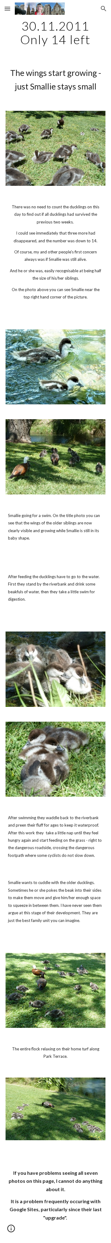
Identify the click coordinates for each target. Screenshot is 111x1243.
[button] (7, 8)
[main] (55, 33)
